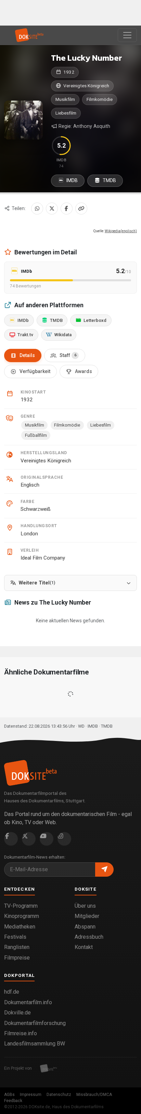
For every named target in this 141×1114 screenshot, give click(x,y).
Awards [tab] (83, 371)
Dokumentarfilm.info (28, 1002)
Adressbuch (89, 937)
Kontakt (84, 947)
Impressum (30, 1094)
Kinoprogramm (21, 916)
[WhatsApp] (37, 208)
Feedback (13, 1100)
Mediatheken (19, 926)
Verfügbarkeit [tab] (35, 371)
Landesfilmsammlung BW (34, 1043)
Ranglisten (16, 947)
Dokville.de (17, 1012)
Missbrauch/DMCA (94, 1094)
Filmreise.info (20, 1033)
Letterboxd (95, 320)
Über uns (85, 906)
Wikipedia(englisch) (121, 231)
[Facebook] (67, 208)
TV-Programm (21, 906)
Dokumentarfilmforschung (35, 1023)
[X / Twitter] (52, 208)
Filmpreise (17, 957)
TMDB (109, 180)
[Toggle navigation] (127, 35)
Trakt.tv (25, 334)
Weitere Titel (37, 583)
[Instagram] (64, 839)
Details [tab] (27, 355)
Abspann (85, 926)
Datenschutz (59, 1094)
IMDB (71, 180)
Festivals (15, 937)
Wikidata (63, 334)
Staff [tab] (68, 355)
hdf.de (11, 992)
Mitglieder (87, 916)
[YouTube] (46, 839)
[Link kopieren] (81, 208)
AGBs (9, 1094)
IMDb (23, 320)
